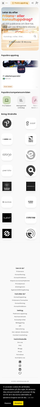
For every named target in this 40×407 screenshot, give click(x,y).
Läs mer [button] (31, 397)
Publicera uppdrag (20, 314)
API (20, 326)
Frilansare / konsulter (20, 300)
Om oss (20, 342)
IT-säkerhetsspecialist (11, 76)
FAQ (20, 345)
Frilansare (20, 271)
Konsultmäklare (20, 278)
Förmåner (20, 355)
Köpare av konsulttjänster (20, 281)
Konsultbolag (20, 275)
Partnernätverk (20, 317)
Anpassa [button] (7, 403)
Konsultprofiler (20, 320)
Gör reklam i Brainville (20, 332)
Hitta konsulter (16, 42)
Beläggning (20, 323)
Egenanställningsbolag (20, 290)
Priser (20, 352)
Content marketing (20, 335)
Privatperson (20, 284)
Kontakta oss (20, 358)
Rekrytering (20, 329)
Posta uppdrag (21, 3)
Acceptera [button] (18, 403)
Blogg (20, 349)
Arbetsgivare (20, 287)
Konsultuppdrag (20, 297)
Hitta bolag (27, 42)
